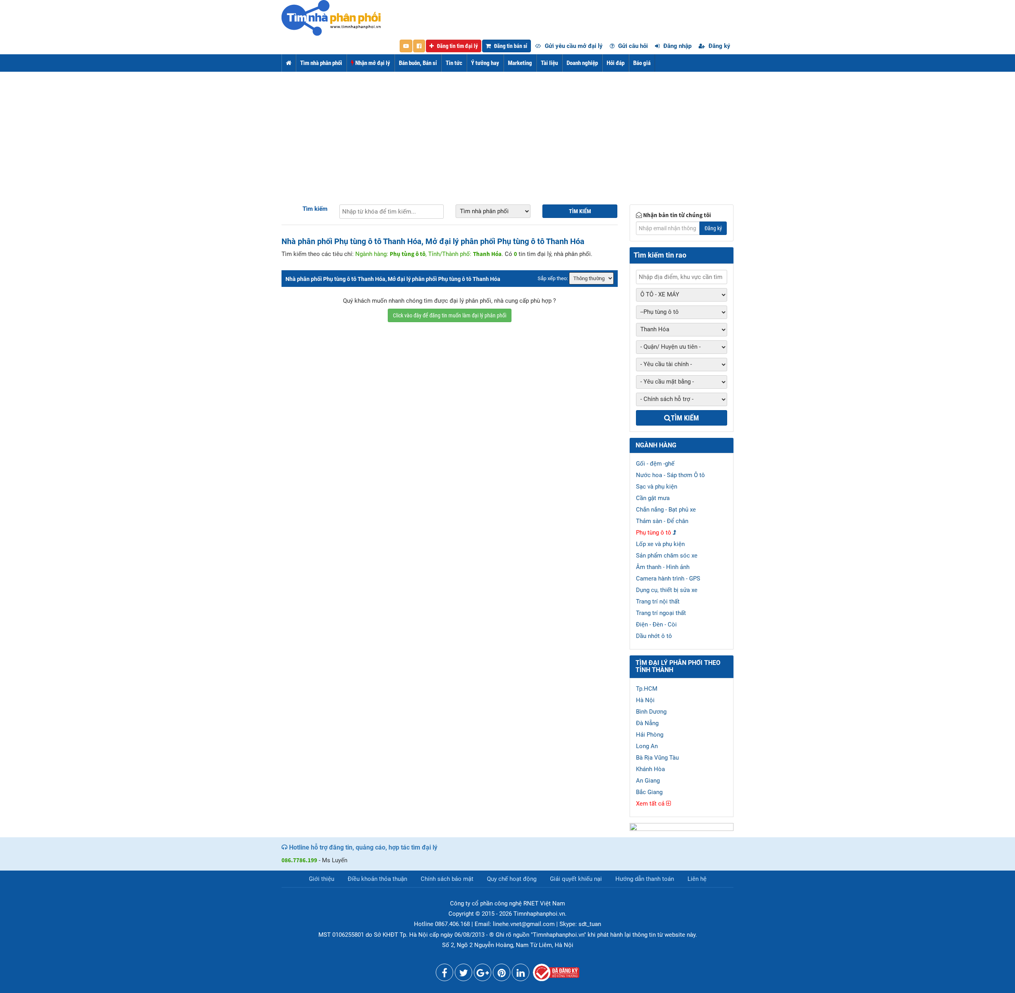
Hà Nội (645, 700)
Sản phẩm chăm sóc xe (666, 555)
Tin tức (454, 63)
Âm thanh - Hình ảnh (662, 567)
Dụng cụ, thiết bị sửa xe (666, 590)
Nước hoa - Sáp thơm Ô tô (670, 475)
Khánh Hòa (650, 769)
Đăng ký (718, 46)
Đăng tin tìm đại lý (457, 46)
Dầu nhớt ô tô (654, 636)
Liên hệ (697, 878)
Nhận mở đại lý (372, 63)
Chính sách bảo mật (447, 878)
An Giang (648, 780)
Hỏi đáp (615, 63)
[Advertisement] (507, 131)
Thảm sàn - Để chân (662, 521)
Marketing (520, 63)
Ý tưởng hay (485, 63)
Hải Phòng (649, 734)
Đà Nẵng (647, 723)
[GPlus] (482, 974)
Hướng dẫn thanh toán (644, 878)
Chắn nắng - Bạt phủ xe (666, 509)
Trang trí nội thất (658, 601)
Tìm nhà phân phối (321, 63)
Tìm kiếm (315, 208)
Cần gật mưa (653, 498)
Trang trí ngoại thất (661, 613)
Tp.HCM (646, 688)
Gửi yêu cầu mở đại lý (573, 46)
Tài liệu (549, 63)
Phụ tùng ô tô (653, 532)
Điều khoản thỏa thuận (377, 878)
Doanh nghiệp (582, 63)
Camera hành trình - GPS (668, 578)
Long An (647, 746)
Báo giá (642, 63)
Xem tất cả (651, 803)
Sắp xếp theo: (553, 278)
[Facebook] (444, 974)
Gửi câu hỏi (632, 46)
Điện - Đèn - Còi (656, 624)
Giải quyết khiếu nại (576, 878)
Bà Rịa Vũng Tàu (657, 757)
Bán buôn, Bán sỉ (418, 63)
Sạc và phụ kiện (656, 486)
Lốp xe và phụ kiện (660, 544)
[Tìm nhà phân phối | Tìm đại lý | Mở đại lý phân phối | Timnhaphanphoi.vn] (331, 17)
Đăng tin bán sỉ (510, 46)
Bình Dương (651, 711)
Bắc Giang (649, 792)
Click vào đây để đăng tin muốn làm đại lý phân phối (449, 315)
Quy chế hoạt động (511, 878)
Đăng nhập (676, 46)
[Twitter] (463, 974)
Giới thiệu (321, 878)
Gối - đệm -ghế (655, 463)
